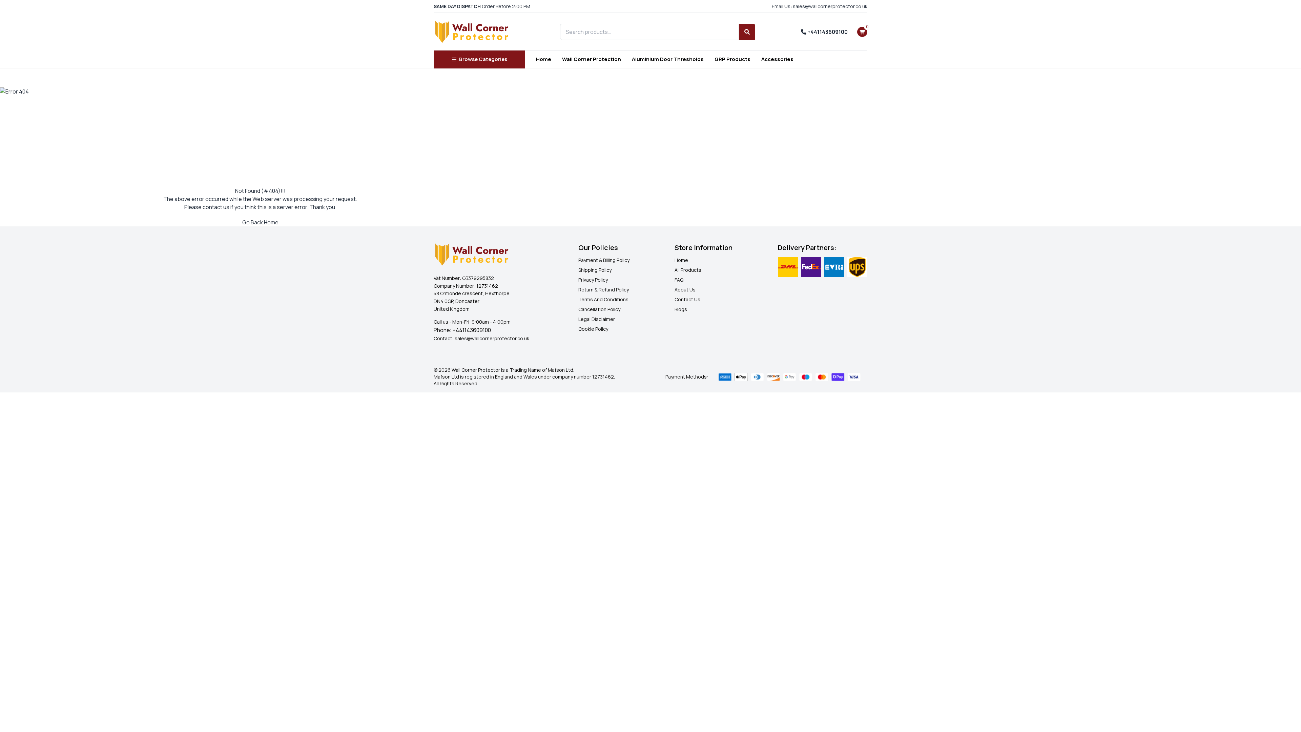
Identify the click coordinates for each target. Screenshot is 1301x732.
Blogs (681, 309)
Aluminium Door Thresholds (668, 59)
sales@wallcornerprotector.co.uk (492, 338)
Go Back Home (260, 222)
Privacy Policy (593, 280)
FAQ (679, 280)
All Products (688, 270)
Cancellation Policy (599, 309)
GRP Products (732, 59)
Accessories (777, 59)
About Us (685, 289)
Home (543, 59)
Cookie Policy (593, 329)
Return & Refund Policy (603, 289)
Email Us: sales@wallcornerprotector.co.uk (819, 6)
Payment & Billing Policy (603, 260)
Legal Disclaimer (596, 319)
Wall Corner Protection (591, 59)
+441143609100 (827, 32)
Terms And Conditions (603, 299)
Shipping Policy (595, 270)
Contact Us (687, 299)
